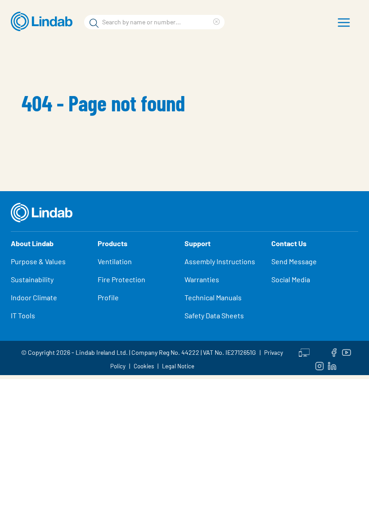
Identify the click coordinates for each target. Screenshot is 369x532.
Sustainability (32, 279)
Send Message (294, 261)
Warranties (201, 279)
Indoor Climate (34, 297)
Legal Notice (178, 366)
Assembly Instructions (219, 261)
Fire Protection (121, 279)
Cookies (144, 366)
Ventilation (115, 261)
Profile (108, 297)
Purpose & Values (38, 261)
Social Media (290, 279)
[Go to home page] (44, 21)
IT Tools (23, 315)
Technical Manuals (213, 297)
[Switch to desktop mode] (304, 351)
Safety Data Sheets (214, 315)
